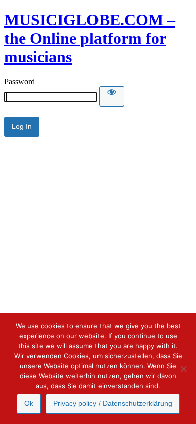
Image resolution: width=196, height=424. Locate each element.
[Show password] (111, 96)
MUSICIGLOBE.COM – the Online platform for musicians (89, 38)
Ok (28, 403)
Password (19, 81)
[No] (183, 369)
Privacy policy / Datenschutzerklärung (112, 403)
